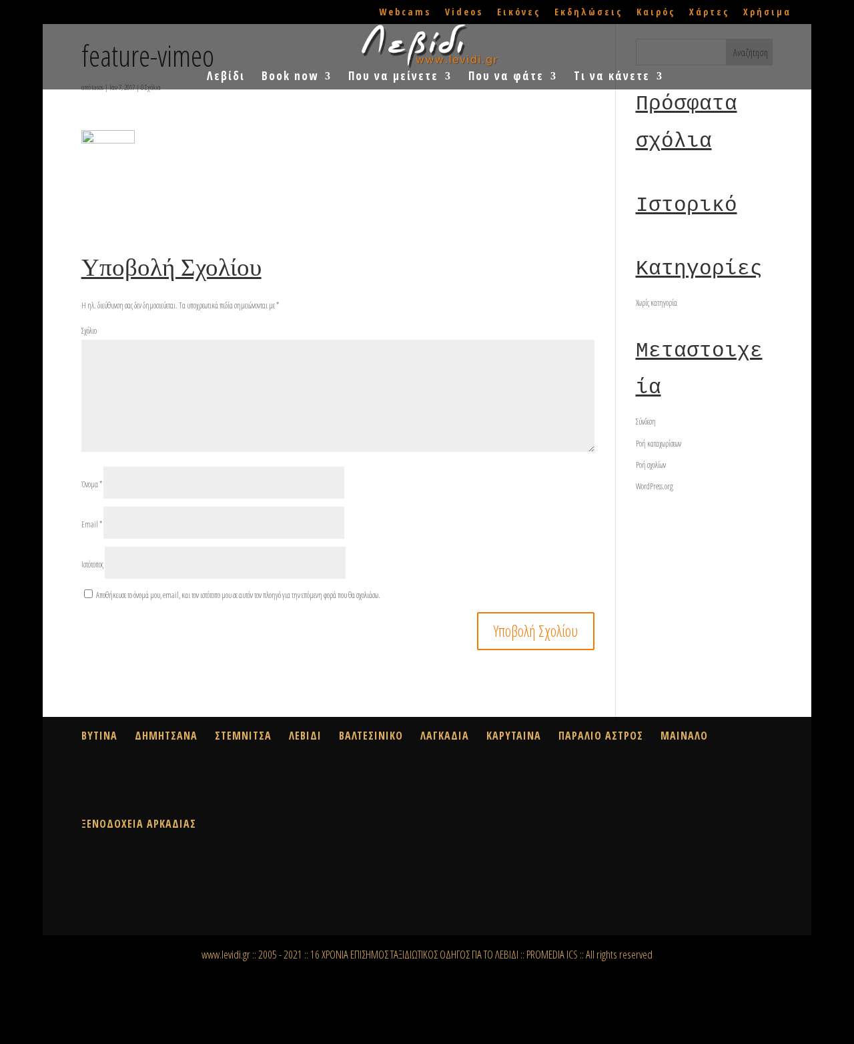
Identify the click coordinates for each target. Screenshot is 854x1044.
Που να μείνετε (393, 77)
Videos (464, 12)
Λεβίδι (226, 77)
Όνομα (91, 484)
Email (91, 524)
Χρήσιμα (767, 12)
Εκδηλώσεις (588, 12)
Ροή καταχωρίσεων (658, 443)
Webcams (405, 12)
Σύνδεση (646, 421)
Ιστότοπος (92, 564)
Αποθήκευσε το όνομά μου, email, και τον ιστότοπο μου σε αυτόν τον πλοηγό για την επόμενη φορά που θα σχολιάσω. (238, 595)
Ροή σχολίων (651, 465)
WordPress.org (654, 486)
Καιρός (655, 12)
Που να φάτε (506, 77)
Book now (290, 77)
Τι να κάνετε (612, 77)
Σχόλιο (89, 330)
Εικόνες (518, 12)
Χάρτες (709, 12)
